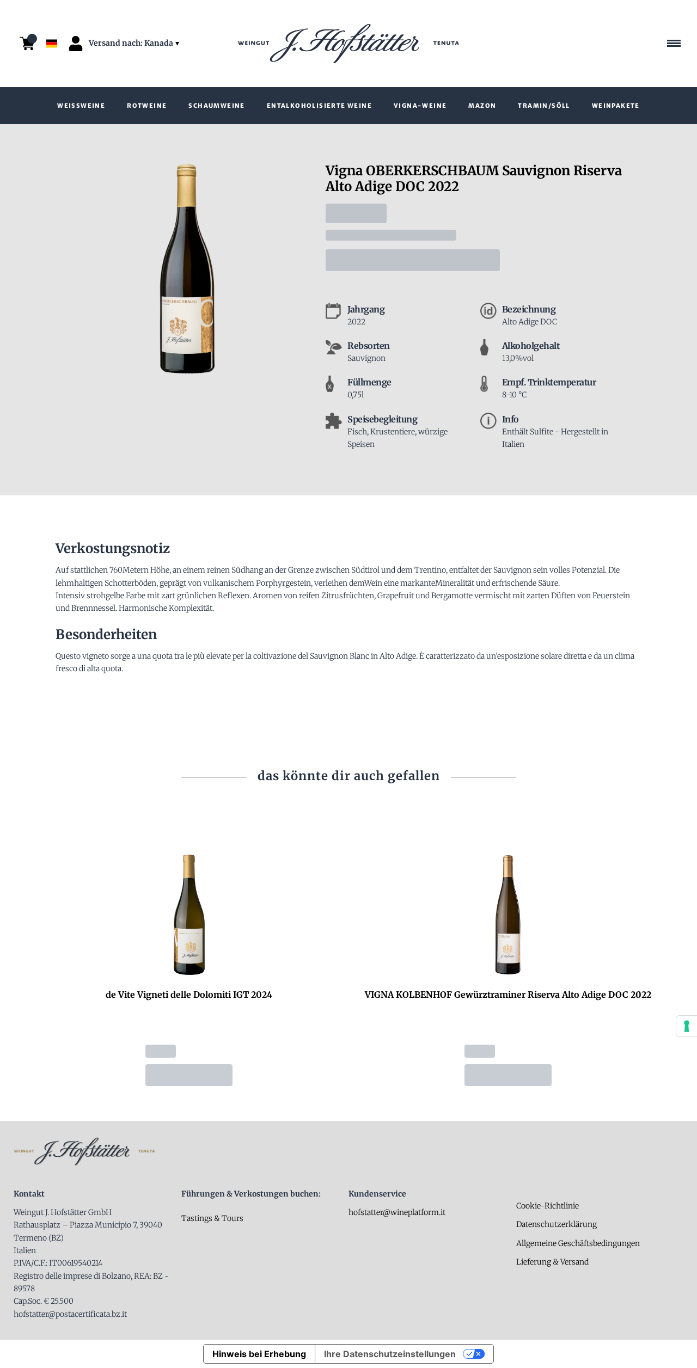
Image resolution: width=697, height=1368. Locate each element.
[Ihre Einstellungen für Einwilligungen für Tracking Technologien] (686, 1026)
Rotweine (147, 105)
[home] (349, 43)
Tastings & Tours (212, 1218)
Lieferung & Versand (552, 1262)
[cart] (27, 43)
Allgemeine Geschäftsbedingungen (578, 1243)
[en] (51, 29)
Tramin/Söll (544, 105)
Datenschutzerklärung (556, 1224)
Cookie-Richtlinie (547, 1206)
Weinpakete (616, 105)
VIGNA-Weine (420, 105)
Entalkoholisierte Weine (319, 105)
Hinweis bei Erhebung (259, 1353)
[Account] (75, 43)
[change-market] (135, 43)
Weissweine (81, 105)
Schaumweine (216, 105)
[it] (51, 18)
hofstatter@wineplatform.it (396, 1212)
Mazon (482, 105)
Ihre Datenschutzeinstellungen (390, 1353)
